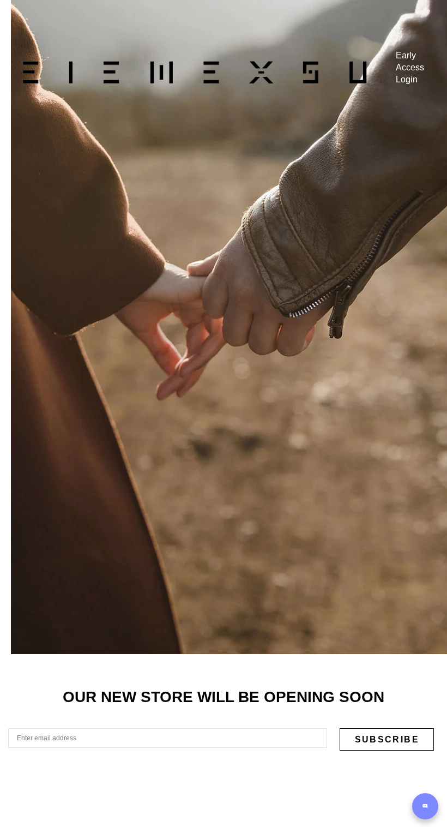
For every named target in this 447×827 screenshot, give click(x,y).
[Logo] (193, 72)
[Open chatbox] (425, 806)
